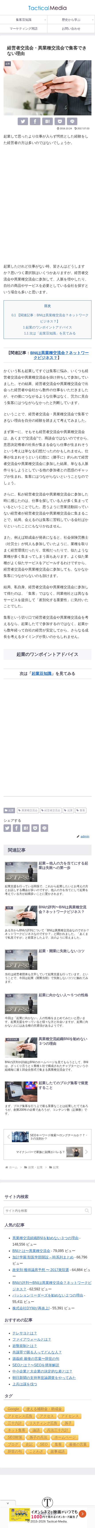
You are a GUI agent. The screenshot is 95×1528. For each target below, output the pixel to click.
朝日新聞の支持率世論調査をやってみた (44, 1378)
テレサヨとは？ (24, 1333)
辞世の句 (15, 1451)
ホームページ (65, 1437)
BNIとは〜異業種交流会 (31, 1251)
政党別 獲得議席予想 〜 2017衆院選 (40, 1270)
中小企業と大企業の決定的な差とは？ (42, 1371)
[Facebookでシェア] (35, 121)
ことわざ (36, 1451)
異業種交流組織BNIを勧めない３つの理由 (45, 1238)
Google (13, 1409)
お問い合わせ (47, 1513)
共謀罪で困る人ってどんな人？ (37, 1352)
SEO (44, 1444)
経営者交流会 (52, 810)
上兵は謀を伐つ (24, 1384)
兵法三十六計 (57, 1430)
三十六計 (15, 1423)
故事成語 (58, 1451)
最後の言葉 (78, 1444)
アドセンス (70, 1416)
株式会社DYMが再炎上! (30, 1308)
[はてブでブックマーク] (47, 121)
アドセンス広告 (20, 1416)
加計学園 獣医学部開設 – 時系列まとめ (43, 1257)
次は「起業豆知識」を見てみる (50, 333)
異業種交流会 (30, 810)
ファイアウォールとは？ (31, 1339)
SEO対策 (15, 1437)
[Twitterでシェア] (23, 121)
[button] (87, 1210)
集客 (82, 810)
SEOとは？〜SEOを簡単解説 (35, 1365)
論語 (36, 1430)
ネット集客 (16, 1430)
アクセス (47, 1416)
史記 (29, 1444)
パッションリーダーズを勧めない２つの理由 (47, 1295)
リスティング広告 (43, 1423)
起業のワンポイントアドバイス (47, 327)
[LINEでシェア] (72, 121)
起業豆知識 (41, 673)
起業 (11, 810)
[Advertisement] (47, 204)
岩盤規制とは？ (24, 1346)
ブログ (13, 1444)
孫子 (68, 1423)
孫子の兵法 (38, 1437)
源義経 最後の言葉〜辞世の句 (35, 1359)
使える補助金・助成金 (44, 1409)
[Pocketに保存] (60, 121)
